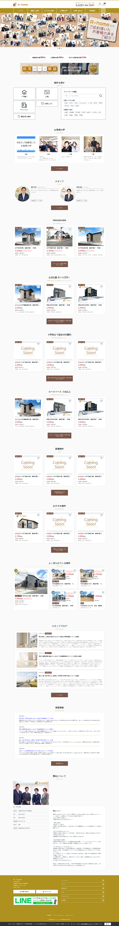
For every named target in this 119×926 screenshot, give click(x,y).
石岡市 (100, 103)
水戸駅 (83, 112)
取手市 (95, 103)
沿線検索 (29, 91)
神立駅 (88, 112)
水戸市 (71, 103)
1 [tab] (57, 48)
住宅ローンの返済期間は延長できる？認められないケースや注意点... (36, 750)
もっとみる (59, 168)
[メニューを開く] (103, 10)
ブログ (63, 892)
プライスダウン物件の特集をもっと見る (59, 264)
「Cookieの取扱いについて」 (86, 924)
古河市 (76, 103)
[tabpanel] (59, 30)
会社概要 (63, 900)
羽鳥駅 (81, 115)
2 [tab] (59, 48)
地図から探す (35, 11)
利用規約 (49, 915)
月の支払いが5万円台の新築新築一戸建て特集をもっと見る (59, 321)
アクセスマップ (65, 896)
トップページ (64, 880)
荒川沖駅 (77, 112)
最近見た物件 (26, 116)
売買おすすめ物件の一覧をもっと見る (59, 549)
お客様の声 (63, 11)
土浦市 (66, 103)
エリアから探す (49, 11)
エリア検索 (19, 91)
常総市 (77, 105)
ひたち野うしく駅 (96, 112)
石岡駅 (76, 115)
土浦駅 (66, 112)
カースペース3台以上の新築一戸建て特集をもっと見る (59, 435)
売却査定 (92, 11)
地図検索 (29, 95)
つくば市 (90, 103)
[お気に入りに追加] (38, 229)
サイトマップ (70, 915)
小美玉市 (66, 105)
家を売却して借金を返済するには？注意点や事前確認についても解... (36, 718)
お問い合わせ (78, 11)
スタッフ (63, 884)
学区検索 (19, 95)
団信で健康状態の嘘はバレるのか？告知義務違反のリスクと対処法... (36, 729)
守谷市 (72, 105)
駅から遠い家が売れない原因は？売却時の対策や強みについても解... (36, 740)
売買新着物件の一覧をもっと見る (59, 492)
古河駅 (66, 115)
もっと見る (59, 207)
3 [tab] (61, 48)
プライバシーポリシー (59, 915)
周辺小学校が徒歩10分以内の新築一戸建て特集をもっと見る (59, 378)
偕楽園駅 (71, 112)
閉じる (107, 924)
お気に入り (49, 103)
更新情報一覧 (59, 763)
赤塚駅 (71, 115)
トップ (20, 11)
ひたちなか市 (82, 103)
